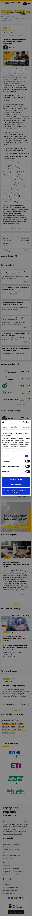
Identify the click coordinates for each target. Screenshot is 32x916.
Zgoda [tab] (5, 427)
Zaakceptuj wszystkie (16, 479)
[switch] (27, 461)
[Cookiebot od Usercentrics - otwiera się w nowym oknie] (23, 422)
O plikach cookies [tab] (24, 427)
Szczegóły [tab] (13, 427)
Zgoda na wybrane (16, 484)
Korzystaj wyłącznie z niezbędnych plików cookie (16, 491)
